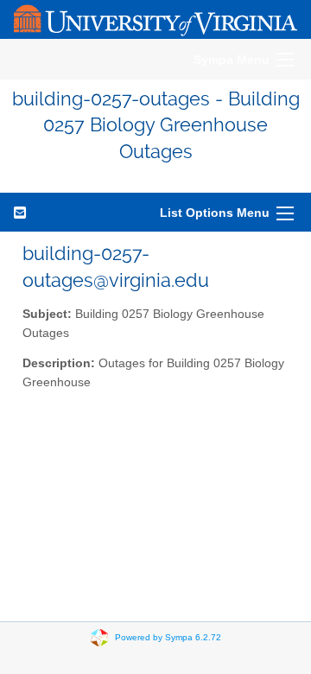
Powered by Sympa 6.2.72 (168, 637)
